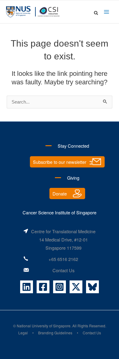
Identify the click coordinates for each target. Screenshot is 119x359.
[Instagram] (59, 286)
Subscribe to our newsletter (59, 162)
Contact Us (63, 270)
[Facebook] (43, 286)
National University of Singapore (43, 325)
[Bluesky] (92, 286)
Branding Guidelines (55, 332)
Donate (59, 193)
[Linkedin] (26, 286)
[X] (76, 286)
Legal (23, 332)
